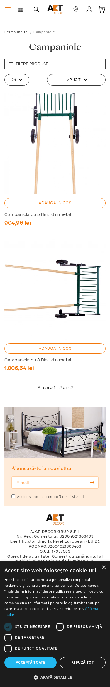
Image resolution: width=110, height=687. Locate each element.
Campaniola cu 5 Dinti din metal (37, 215)
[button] (55, 677)
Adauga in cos (55, 203)
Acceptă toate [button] (30, 662)
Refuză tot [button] (82, 662)
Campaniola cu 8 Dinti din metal (37, 360)
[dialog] (55, 624)
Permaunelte (16, 31)
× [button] (103, 567)
